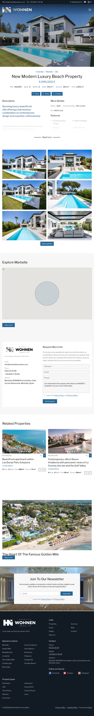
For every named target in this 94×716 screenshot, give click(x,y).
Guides (51, 631)
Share (47, 94)
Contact (58, 94)
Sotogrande (28, 660)
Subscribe (66, 594)
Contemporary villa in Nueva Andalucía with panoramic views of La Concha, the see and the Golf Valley (68, 462)
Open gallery (47, 244)
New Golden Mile (8, 660)
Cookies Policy (72, 707)
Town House (6, 690)
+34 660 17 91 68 (55, 654)
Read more (47, 137)
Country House (29, 690)
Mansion (5, 694)
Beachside (6, 667)
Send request (50, 401)
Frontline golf (7, 663)
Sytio (90, 707)
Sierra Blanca (29, 649)
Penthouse (6, 683)
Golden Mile (6, 649)
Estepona (27, 656)
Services (74, 624)
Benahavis (28, 652)
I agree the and (62, 395)
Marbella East (7, 652)
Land (26, 694)
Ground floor (29, 687)
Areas (51, 628)
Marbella (5, 645)
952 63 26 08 (54, 648)
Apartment (28, 683)
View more (8, 325)
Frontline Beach (30, 663)
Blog (72, 628)
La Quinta (5, 656)
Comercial (6, 698)
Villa (3, 687)
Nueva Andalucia (30, 645)
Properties (53, 624)
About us (52, 635)
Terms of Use (59, 395)
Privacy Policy (72, 395)
